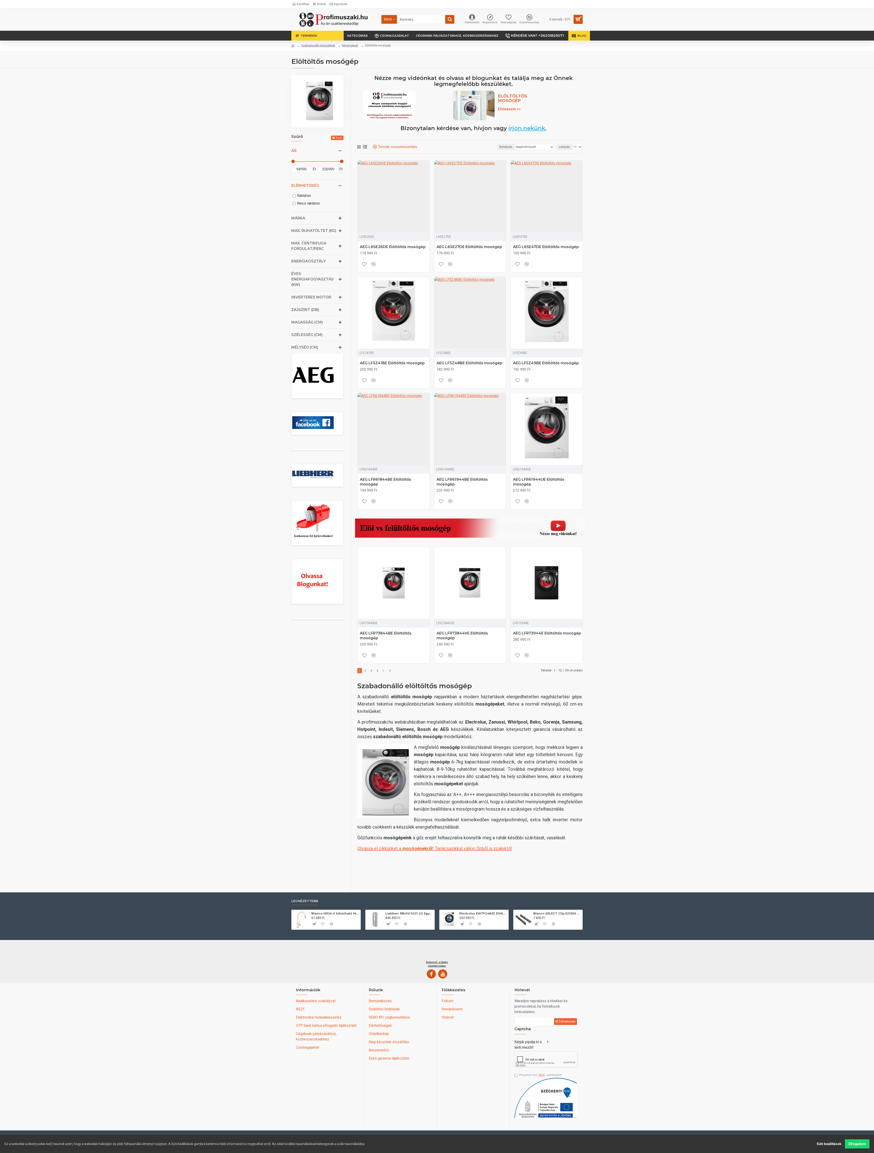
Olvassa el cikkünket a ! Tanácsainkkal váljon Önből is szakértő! (434, 848)
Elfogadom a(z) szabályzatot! (540, 1074)
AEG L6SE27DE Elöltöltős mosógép (469, 247)
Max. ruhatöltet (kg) (313, 231)
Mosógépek (350, 45)
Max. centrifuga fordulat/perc (308, 246)
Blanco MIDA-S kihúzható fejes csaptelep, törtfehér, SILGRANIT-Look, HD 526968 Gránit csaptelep (335, 913)
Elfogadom (857, 1144)
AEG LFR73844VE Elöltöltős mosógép (462, 635)
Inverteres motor (311, 297)
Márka (298, 218)
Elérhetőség (305, 185)
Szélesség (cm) (307, 335)
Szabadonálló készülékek (318, 45)
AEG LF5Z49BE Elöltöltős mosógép (546, 363)
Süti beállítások (829, 1144)
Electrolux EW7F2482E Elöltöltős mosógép (483, 913)
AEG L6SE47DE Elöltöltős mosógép (546, 247)
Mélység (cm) (304, 347)
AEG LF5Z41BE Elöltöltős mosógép (392, 363)
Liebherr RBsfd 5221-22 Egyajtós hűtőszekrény (409, 913)
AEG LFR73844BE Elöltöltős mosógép (386, 635)
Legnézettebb (304, 901)
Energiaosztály (308, 261)
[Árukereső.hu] (437, 951)
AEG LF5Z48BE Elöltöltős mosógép (469, 363)
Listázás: (565, 147)
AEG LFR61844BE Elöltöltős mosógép (385, 481)
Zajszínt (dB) (305, 310)
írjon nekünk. (527, 128)
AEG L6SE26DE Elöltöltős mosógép (393, 247)
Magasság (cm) (307, 322)
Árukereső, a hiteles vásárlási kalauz (437, 964)
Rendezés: (506, 147)
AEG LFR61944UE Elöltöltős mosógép (538, 481)
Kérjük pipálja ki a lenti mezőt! (528, 1045)
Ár (294, 151)
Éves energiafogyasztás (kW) (312, 279)
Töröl (339, 137)
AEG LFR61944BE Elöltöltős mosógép (462, 481)
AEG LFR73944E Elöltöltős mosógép (547, 633)
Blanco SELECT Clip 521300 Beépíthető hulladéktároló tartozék (557, 913)
